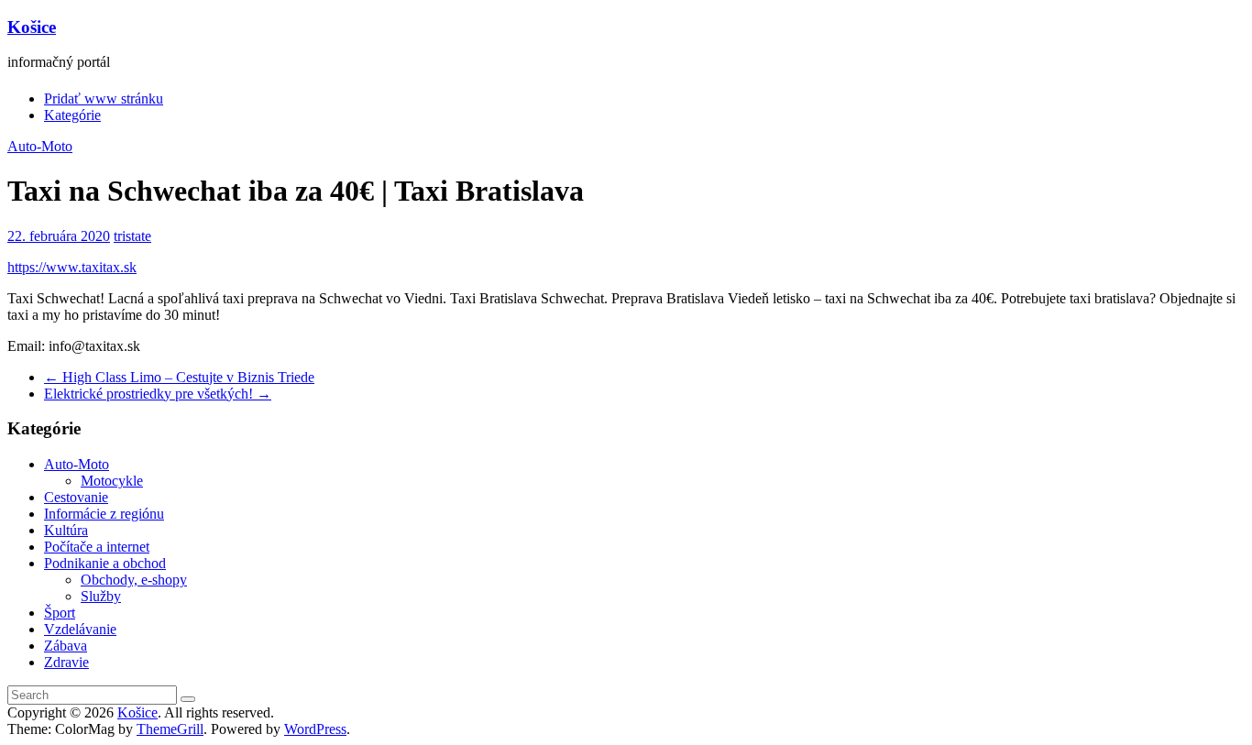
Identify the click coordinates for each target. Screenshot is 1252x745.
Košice (31, 27)
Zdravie (66, 662)
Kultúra (66, 530)
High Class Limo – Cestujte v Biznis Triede (179, 377)
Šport (59, 612)
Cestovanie (76, 497)
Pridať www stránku (103, 98)
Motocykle (112, 480)
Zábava (65, 645)
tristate (132, 236)
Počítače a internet (96, 546)
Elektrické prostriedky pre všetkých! (157, 393)
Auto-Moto (39, 146)
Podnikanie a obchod (105, 563)
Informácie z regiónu (104, 513)
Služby (101, 596)
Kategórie (72, 115)
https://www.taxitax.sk (72, 267)
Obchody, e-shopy (134, 579)
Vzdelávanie (80, 629)
